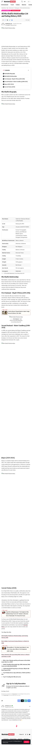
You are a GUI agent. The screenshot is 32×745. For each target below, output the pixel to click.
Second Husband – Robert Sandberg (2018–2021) (16, 81)
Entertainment (6, 10)
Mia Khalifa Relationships (10, 76)
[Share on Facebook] (5, 20)
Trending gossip (15, 10)
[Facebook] (25, 734)
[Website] (30, 706)
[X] (27, 734)
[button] (26, 742)
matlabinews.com (8, 23)
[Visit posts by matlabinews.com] (3, 24)
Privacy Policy (17, 741)
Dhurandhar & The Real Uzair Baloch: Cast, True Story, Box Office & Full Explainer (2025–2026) (18, 649)
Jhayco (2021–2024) (9, 84)
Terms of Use (5, 742)
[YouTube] (30, 734)
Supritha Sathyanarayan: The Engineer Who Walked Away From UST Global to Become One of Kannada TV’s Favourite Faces (17, 613)
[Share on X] (7, 20)
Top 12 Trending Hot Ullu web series (12, 676)
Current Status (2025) (9, 86)
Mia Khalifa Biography (9, 73)
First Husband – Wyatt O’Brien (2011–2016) (14, 79)
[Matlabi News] (10, 1)
